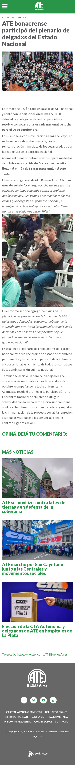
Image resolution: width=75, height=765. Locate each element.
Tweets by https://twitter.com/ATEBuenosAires (35, 654)
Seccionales (59, 712)
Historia (10, 716)
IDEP (47, 712)
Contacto (61, 721)
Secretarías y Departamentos (24, 712)
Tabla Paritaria (58, 716)
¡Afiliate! (23, 716)
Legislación (39, 716)
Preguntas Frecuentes (18, 721)
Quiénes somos (43, 721)
